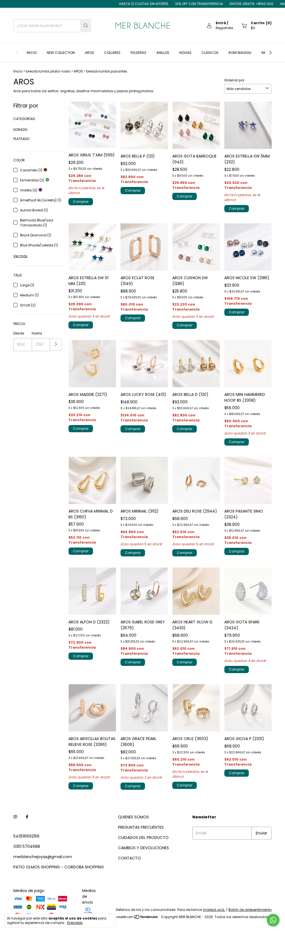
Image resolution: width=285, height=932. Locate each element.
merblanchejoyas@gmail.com (42, 856)
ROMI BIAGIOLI (240, 52)
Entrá (221, 23)
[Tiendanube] (137, 918)
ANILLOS (162, 52)
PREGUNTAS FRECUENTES (141, 827)
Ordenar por (234, 80)
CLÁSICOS (210, 52)
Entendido (75, 923)
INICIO (32, 52)
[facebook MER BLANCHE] (27, 817)
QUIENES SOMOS (133, 817)
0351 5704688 (26, 846)
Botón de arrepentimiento (250, 909)
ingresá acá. (214, 909)
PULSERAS (138, 52)
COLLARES (112, 52)
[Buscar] (85, 25)
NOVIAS (185, 52)
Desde (18, 333)
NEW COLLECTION (61, 52)
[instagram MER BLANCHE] (15, 817)
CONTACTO (129, 858)
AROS (89, 52)
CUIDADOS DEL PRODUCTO (143, 837)
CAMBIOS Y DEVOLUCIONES (143, 848)
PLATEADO (21, 138)
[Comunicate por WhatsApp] (273, 920)
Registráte (224, 28)
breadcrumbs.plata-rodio (48, 71)
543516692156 (26, 836)
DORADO (20, 129)
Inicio (18, 71)
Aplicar (56, 345)
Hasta (37, 333)
